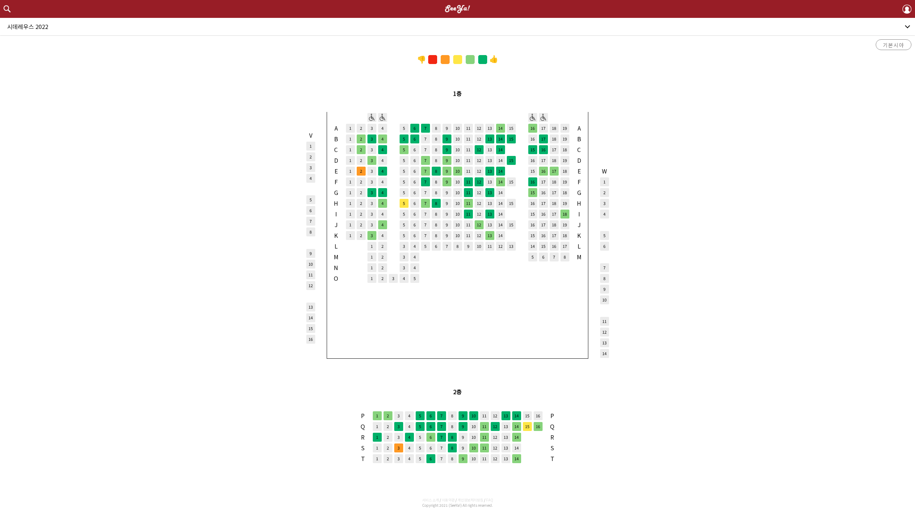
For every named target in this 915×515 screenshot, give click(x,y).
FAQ (489, 499)
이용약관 (448, 499)
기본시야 (893, 45)
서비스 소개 (430, 499)
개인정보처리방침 (470, 499)
